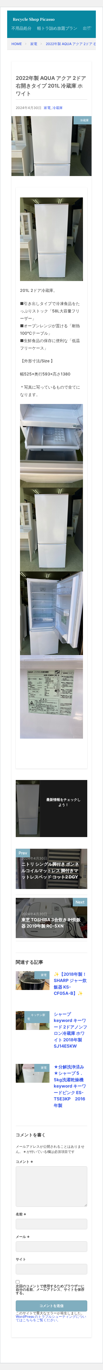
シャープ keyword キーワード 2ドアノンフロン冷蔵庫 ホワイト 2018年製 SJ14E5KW (70, 1030)
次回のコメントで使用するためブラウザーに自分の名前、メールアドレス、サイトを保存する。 (50, 1289)
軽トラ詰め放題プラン (57, 28)
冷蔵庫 (57, 108)
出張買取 (91, 28)
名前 (21, 1214)
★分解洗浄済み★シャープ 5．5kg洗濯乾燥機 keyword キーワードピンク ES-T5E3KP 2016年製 (70, 1086)
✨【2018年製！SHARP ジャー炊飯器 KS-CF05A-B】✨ (70, 983)
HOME (16, 44)
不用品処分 (21, 28)
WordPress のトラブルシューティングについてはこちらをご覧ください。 (51, 1318)
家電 (33, 44)
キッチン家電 (36, 1017)
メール (23, 1236)
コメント (24, 1161)
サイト (21, 1259)
